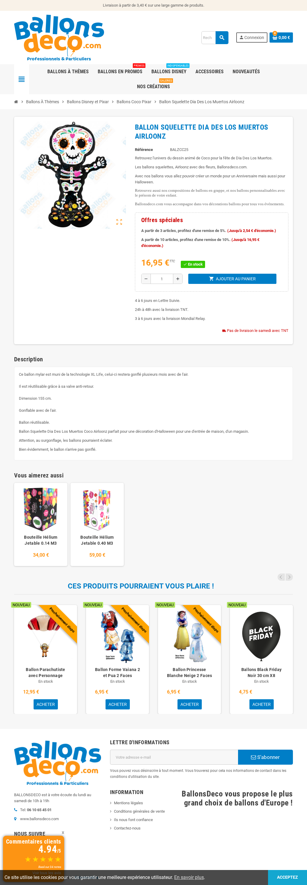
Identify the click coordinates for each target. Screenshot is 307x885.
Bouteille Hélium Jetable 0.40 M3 (97, 540)
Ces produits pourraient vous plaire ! (141, 586)
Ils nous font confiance (133, 819)
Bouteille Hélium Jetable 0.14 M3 (40, 540)
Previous (281, 577)
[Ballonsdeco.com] (59, 37)
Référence (144, 149)
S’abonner (268, 757)
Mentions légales (128, 803)
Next (289, 577)
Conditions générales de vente (139, 811)
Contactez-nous (127, 828)
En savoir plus (189, 877)
